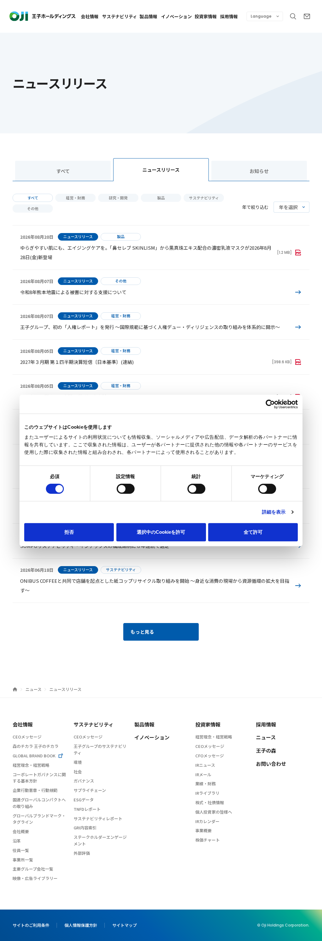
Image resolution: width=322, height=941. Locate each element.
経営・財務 (75, 197)
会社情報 (89, 16)
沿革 (17, 841)
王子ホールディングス (42, 16)
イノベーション (176, 16)
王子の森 (266, 750)
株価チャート (207, 840)
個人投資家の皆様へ (213, 812)
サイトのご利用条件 (31, 925)
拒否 (69, 532)
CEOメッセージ (27, 737)
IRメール (203, 774)
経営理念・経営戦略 (31, 765)
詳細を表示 (274, 512)
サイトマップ (124, 925)
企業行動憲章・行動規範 (35, 790)
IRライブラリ (207, 793)
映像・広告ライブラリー (35, 878)
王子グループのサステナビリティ (100, 749)
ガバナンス (84, 781)
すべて (63, 171)
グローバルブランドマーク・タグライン (39, 819)
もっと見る (142, 631)
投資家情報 (206, 16)
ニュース (33, 689)
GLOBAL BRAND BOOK (34, 756)
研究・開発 (118, 197)
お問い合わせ (307, 16)
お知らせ (259, 171)
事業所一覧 (23, 860)
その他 (32, 208)
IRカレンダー (207, 821)
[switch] (126, 489)
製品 (161, 197)
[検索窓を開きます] (293, 16)
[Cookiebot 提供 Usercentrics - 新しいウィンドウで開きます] (270, 404)
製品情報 (148, 16)
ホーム (15, 689)
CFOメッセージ (209, 756)
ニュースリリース (161, 169)
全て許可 (253, 532)
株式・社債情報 (209, 802)
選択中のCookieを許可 (161, 532)
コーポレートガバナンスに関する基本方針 (39, 777)
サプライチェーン (90, 790)
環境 (78, 762)
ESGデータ (84, 800)
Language (261, 16)
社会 (78, 772)
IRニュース (205, 765)
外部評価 (82, 853)
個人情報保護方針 (80, 925)
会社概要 (21, 831)
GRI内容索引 (85, 828)
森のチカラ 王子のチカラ (35, 746)
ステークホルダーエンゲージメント (100, 840)
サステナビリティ (119, 16)
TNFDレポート (87, 809)
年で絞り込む (255, 207)
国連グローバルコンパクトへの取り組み (39, 803)
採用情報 (229, 16)
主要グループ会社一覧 (33, 869)
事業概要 (203, 830)
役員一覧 (21, 850)
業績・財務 (205, 784)
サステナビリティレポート (98, 818)
